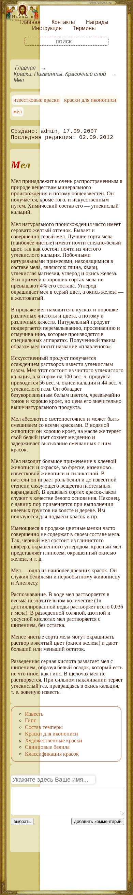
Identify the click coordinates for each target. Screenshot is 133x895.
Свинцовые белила (47, 747)
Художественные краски (53, 740)
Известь (34, 714)
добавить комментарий (97, 821)
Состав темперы (44, 727)
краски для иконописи (90, 100)
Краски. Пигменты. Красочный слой (60, 74)
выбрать (22, 821)
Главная (30, 22)
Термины (84, 28)
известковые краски (36, 100)
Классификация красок (52, 754)
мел (17, 111)
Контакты (63, 22)
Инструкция (47, 28)
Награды (97, 22)
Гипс (30, 720)
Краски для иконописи (51, 734)
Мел (19, 80)
